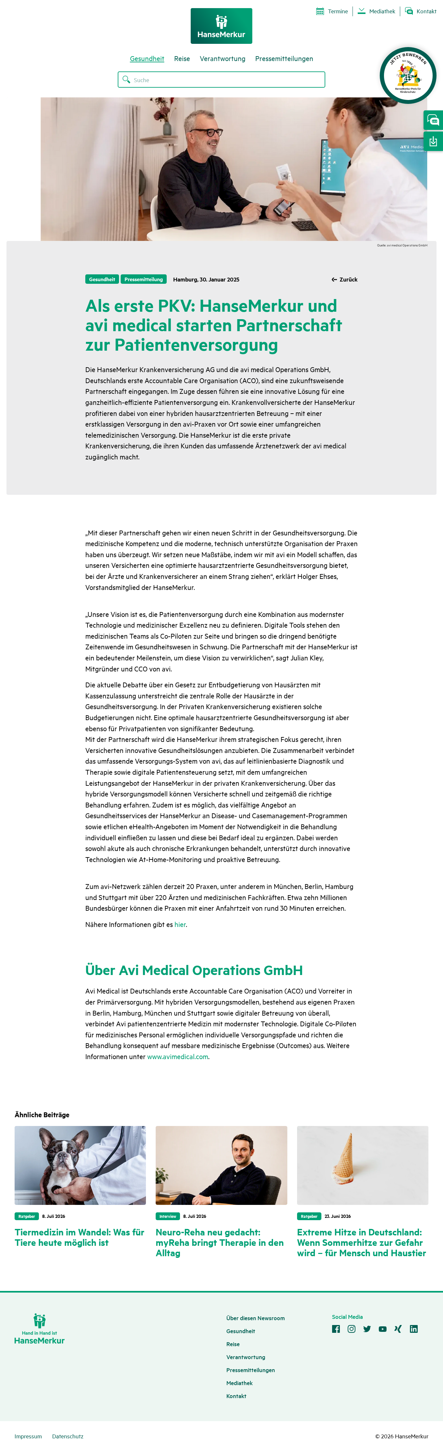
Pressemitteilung (144, 279)
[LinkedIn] (414, 1330)
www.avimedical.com (177, 1056)
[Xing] (398, 1330)
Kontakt (427, 11)
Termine (338, 11)
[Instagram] (351, 1330)
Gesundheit (147, 58)
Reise (182, 58)
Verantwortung (222, 58)
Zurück (349, 279)
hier (180, 924)
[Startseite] (221, 25)
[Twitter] (367, 1330)
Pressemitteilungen (284, 58)
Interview (168, 1216)
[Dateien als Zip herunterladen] (433, 141)
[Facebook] (336, 1330)
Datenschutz (67, 1436)
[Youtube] (383, 1330)
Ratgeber (26, 1216)
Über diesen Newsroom (255, 1317)
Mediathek (382, 11)
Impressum (28, 1436)
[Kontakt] (433, 120)
